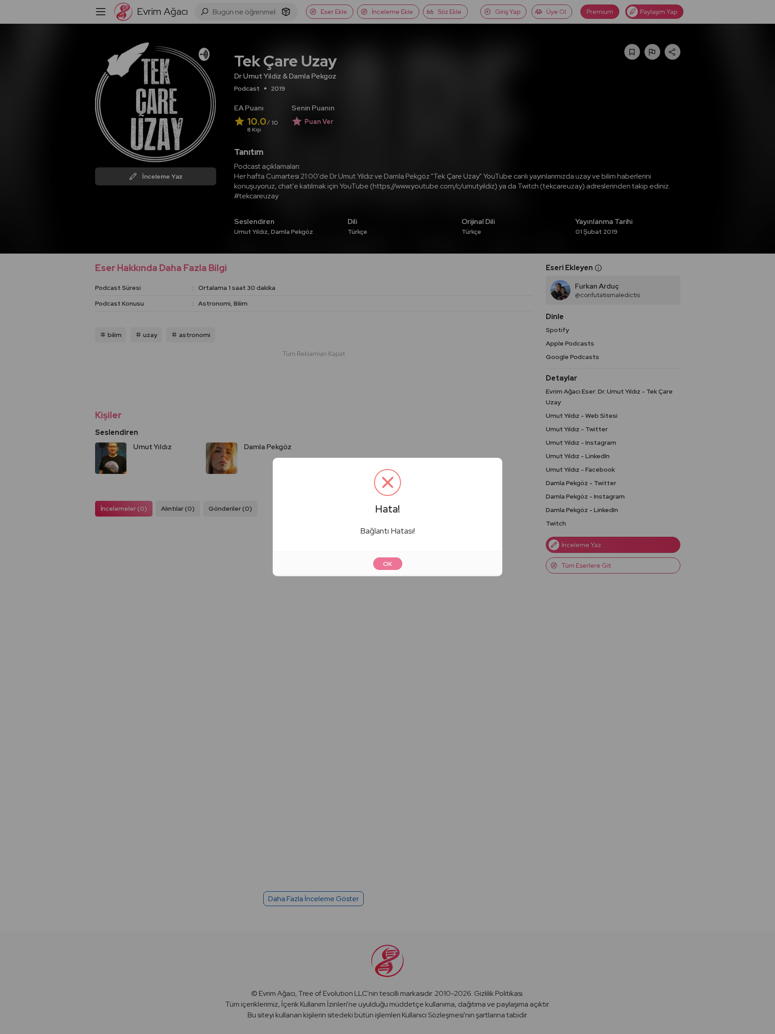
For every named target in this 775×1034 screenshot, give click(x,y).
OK (387, 564)
